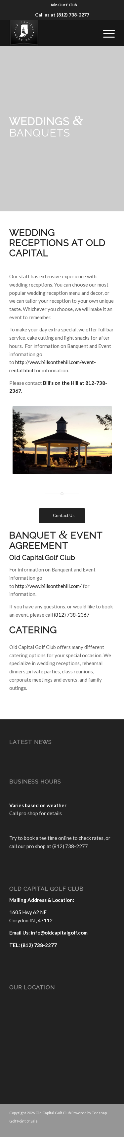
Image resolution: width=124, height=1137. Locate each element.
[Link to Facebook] (80, 1129)
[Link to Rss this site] (110, 1129)
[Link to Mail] (100, 1129)
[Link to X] (90, 1129)
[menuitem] (63, 5)
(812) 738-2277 (73, 14)
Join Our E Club (63, 5)
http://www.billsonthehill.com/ (48, 586)
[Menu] (106, 33)
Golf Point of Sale (23, 1121)
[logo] (51, 33)
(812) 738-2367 (72, 615)
